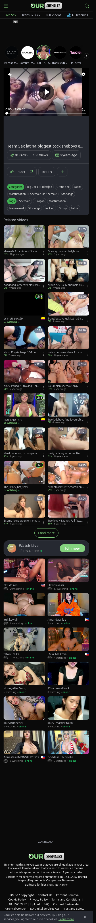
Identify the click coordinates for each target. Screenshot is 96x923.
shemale (24, 201)
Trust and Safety (73, 909)
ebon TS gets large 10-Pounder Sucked (21, 352)
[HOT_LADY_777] (24, 409)
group (63, 208)
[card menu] (43, 253)
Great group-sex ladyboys (63, 251)
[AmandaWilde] (68, 609)
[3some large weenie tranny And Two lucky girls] (24, 509)
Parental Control (15, 909)
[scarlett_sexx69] (24, 308)
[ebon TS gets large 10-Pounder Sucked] (24, 341)
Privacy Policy (39, 899)
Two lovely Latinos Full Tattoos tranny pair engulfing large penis (65, 520)
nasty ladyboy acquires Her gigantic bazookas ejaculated (66, 453)
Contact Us (45, 895)
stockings (34, 208)
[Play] (46, 92)
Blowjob (47, 187)
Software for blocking (38, 885)
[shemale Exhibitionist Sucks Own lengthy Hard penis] (24, 240)
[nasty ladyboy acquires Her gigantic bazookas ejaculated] (68, 442)
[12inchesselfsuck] (68, 678)
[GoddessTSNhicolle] (68, 747)
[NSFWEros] (24, 575)
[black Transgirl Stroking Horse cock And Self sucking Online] (24, 375)
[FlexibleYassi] (68, 575)
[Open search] (87, 6)
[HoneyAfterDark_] (24, 678)
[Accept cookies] (85, 917)
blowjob (39, 201)
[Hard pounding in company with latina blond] (24, 442)
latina (75, 208)
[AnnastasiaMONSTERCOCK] (24, 747)
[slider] (46, 113)
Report (47, 172)
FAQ (46, 904)
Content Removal (67, 895)
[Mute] (9, 74)
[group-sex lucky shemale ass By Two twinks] (68, 274)
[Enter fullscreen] (83, 109)
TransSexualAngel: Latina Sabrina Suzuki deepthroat (65, 318)
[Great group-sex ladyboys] (68, 240)
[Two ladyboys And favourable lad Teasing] (68, 408)
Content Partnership (66, 904)
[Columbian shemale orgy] (68, 375)
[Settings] (83, 74)
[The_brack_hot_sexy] (24, 476)
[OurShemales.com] (46, 5)
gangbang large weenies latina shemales (22, 285)
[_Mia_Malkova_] (68, 643)
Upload (35, 904)
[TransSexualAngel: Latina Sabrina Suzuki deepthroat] (68, 307)
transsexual (16, 208)
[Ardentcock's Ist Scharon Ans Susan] (68, 476)
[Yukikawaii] (24, 609)
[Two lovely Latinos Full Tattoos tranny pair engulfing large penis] (68, 509)
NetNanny (61, 885)
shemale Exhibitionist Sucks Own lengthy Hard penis (22, 251)
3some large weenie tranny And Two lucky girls (22, 520)
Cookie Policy (17, 899)
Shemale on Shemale (43, 194)
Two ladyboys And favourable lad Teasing (65, 419)
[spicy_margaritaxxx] (68, 712)
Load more (46, 533)
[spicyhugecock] (24, 712)
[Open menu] (6, 6)
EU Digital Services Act (44, 909)
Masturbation (17, 194)
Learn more (66, 919)
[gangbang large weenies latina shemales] (24, 274)
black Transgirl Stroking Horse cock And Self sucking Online (21, 386)
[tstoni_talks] (24, 643)
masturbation (57, 201)
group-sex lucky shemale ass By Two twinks (65, 285)
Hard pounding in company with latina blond (22, 453)
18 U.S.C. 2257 (18, 904)
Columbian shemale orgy (63, 386)
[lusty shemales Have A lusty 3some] (68, 341)
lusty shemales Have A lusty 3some (66, 352)
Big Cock (32, 187)
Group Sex (62, 187)
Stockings (67, 194)
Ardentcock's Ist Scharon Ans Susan (65, 487)
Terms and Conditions (66, 899)
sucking (49, 208)
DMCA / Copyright (22, 895)
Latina (77, 187)
